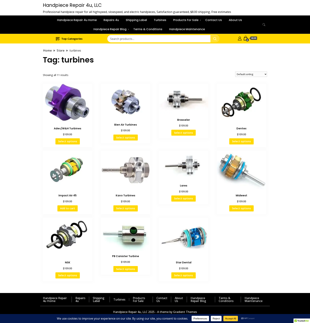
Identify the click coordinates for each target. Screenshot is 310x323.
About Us (235, 20)
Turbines (160, 20)
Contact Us (213, 20)
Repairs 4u (111, 20)
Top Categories (72, 38)
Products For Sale (185, 20)
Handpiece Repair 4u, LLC (72, 5)
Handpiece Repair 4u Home (77, 20)
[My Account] (240, 38)
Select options (67, 141)
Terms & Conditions (147, 29)
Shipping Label (136, 20)
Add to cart (67, 208)
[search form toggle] (264, 24)
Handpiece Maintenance (187, 29)
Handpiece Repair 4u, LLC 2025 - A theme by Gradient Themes (155, 312)
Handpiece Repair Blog (109, 29)
